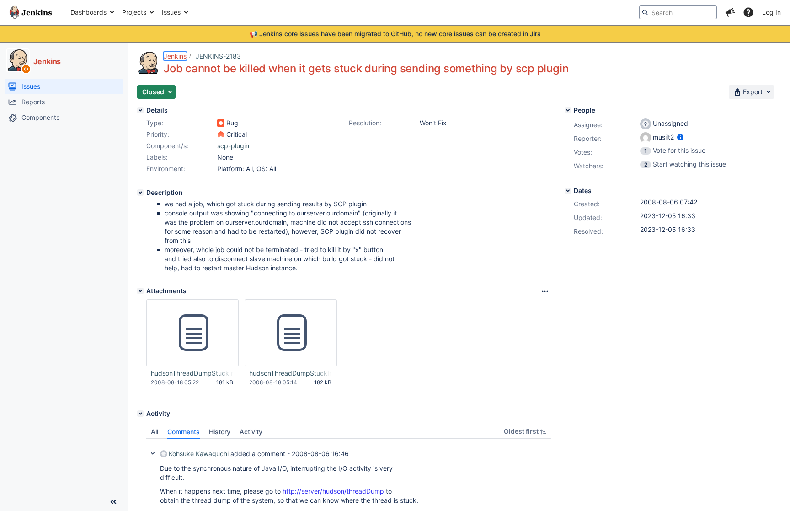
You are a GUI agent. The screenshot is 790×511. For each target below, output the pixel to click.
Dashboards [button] (88, 12)
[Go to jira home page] (31, 12)
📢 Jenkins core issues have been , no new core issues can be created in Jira (395, 34)
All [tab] (154, 432)
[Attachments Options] (545, 291)
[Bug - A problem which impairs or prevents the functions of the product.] (220, 123)
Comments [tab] (183, 432)
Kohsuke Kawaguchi (199, 453)
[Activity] (140, 413)
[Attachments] (140, 291)
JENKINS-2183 (218, 56)
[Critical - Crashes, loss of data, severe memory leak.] (220, 134)
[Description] (140, 192)
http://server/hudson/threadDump (333, 491)
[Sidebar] (113, 502)
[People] (568, 110)
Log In (771, 12)
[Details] (140, 110)
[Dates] (568, 191)
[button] (730, 12)
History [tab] (219, 432)
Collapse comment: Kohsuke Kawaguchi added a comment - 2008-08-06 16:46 (152, 453)
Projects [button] (134, 12)
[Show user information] (680, 137)
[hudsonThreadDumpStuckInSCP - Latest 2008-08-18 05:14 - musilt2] (290, 333)
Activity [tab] (251, 432)
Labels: (157, 157)
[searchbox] (678, 12)
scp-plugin (233, 146)
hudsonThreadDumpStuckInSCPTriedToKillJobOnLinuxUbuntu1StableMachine (192, 373)
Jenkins (175, 56)
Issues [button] (171, 12)
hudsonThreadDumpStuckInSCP (290, 373)
